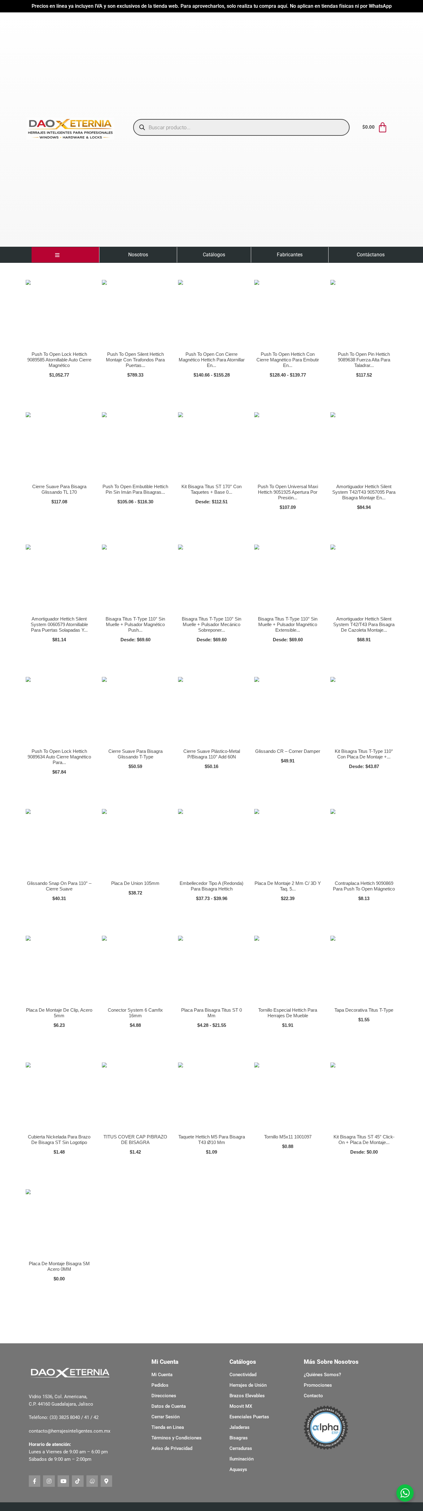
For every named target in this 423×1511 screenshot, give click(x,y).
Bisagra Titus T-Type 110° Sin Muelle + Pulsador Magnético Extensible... (287, 624)
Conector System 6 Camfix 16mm (135, 1012)
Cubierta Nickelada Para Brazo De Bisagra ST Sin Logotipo (59, 1139)
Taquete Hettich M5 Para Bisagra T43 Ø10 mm (211, 1139)
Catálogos (214, 255)
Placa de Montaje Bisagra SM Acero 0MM (59, 1266)
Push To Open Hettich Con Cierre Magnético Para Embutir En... (287, 359)
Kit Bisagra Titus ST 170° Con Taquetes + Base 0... (211, 489)
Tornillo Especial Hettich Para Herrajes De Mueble (287, 1012)
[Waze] (92, 1481)
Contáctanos (371, 255)
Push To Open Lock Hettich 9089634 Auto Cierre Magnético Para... (59, 757)
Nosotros (138, 255)
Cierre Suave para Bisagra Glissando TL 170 (59, 489)
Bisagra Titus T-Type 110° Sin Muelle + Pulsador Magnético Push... (135, 624)
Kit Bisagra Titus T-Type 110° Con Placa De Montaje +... (364, 754)
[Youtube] (63, 1481)
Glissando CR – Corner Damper (287, 751)
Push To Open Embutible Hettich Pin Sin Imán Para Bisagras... (135, 489)
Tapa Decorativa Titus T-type (363, 1010)
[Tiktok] (77, 1481)
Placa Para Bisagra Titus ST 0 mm (211, 1012)
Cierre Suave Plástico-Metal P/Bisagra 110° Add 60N (211, 754)
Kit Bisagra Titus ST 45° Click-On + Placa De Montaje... (364, 1139)
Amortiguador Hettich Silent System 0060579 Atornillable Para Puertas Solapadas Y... (59, 624)
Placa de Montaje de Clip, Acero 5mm (59, 1012)
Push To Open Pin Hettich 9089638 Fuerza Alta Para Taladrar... (364, 359)
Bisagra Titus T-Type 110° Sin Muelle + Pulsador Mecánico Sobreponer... (211, 624)
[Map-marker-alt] (106, 1481)
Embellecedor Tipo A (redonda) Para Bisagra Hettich (211, 886)
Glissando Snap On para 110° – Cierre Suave (59, 886)
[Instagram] (49, 1481)
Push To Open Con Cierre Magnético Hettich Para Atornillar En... (212, 359)
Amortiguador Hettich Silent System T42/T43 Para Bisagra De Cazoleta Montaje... (364, 624)
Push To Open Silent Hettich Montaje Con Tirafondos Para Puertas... (135, 359)
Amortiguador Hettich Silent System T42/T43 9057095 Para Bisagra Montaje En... (363, 492)
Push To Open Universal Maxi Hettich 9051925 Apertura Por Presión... (288, 492)
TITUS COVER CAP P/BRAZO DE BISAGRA (135, 1139)
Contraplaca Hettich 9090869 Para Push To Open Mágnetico (364, 886)
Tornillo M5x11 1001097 (288, 1136)
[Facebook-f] (34, 1481)
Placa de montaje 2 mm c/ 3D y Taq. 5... (288, 886)
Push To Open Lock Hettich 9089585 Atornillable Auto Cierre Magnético (59, 359)
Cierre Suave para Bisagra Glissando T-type (135, 754)
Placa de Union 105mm (135, 883)
